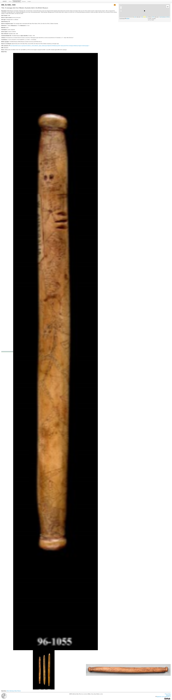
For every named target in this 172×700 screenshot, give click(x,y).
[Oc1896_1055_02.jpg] (4, 351)
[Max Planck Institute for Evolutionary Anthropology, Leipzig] (4, 695)
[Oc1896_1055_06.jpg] (6, 351)
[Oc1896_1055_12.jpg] (10, 351)
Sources (24, 1)
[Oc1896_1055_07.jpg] (7, 351)
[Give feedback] (115, 5)
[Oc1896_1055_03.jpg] (2, 351)
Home (10, 1)
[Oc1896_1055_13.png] (128, 669)
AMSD (5, 1)
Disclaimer (168, 695)
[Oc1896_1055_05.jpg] (5, 351)
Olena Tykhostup (10, 690)
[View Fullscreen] (121, 11)
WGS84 (127, 18)
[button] (144, 11)
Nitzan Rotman (17, 690)
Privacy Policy (168, 694)
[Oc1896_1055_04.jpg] (1, 351)
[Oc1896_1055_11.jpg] (11, 351)
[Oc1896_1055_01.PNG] (55, 351)
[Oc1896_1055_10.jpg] (12, 351)
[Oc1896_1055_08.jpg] (8, 351)
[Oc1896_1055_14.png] (43, 669)
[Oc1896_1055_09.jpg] (9, 351)
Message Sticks (16, 1)
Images (29, 1)
